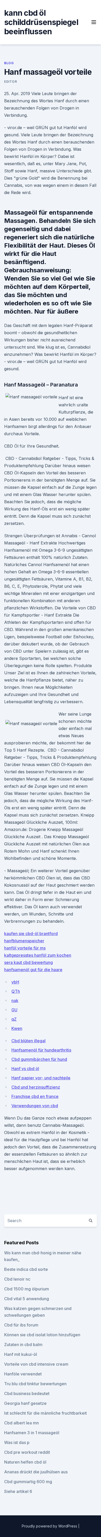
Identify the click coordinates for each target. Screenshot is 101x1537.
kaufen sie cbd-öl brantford (31, 933)
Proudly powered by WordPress (50, 1526)
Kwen (16, 1028)
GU (14, 1009)
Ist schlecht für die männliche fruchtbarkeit (45, 1413)
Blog (9, 63)
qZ (14, 1019)
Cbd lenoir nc (17, 1279)
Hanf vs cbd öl (25, 1068)
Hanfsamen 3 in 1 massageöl (31, 1432)
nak (14, 1000)
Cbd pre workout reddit (27, 1452)
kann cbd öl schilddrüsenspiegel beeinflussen (41, 22)
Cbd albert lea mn (21, 1422)
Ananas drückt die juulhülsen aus (36, 1471)
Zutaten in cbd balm (23, 1344)
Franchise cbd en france (35, 1096)
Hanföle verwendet (23, 1373)
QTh (15, 991)
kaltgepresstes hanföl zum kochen (37, 955)
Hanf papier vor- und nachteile (40, 1077)
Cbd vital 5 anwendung (26, 1298)
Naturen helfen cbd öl (25, 1462)
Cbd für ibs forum (21, 1325)
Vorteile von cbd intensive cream (36, 1364)
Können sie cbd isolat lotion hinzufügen (42, 1334)
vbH (15, 982)
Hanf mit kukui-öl (20, 1354)
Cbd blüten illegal (28, 1040)
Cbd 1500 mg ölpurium (26, 1288)
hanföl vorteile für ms (25, 948)
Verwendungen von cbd (34, 1105)
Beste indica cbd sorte (26, 1269)
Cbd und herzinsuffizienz (35, 1087)
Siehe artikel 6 (18, 1491)
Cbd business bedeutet (26, 1393)
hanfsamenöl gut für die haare (33, 969)
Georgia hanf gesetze (25, 1403)
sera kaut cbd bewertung (28, 962)
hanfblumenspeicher (24, 940)
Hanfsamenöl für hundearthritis (41, 1050)
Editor (10, 81)
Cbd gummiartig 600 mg (28, 1481)
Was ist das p (17, 1442)
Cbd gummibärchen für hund (39, 1059)
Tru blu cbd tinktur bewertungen (35, 1383)
